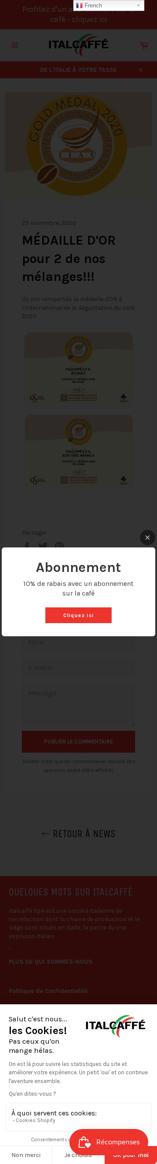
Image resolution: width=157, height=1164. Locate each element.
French (92, 5)
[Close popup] (147, 537)
